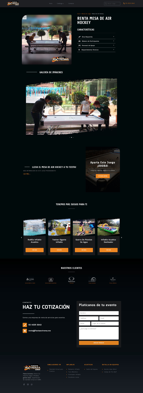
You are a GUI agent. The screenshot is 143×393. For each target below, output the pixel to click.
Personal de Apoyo (88, 45)
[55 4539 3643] (25, 325)
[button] (96, 37)
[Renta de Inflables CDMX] (13, 2)
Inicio (78, 14)
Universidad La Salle (30, 283)
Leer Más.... (26, 174)
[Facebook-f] (24, 384)
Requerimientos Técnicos (89, 50)
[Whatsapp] (31, 384)
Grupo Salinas (92, 283)
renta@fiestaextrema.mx (39, 330)
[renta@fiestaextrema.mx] (25, 331)
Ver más (34, 250)
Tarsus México (113, 283)
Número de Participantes (90, 41)
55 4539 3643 (130, 3)
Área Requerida (87, 37)
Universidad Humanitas (50, 283)
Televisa (72, 283)
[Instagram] (28, 384)
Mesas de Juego (86, 14)
